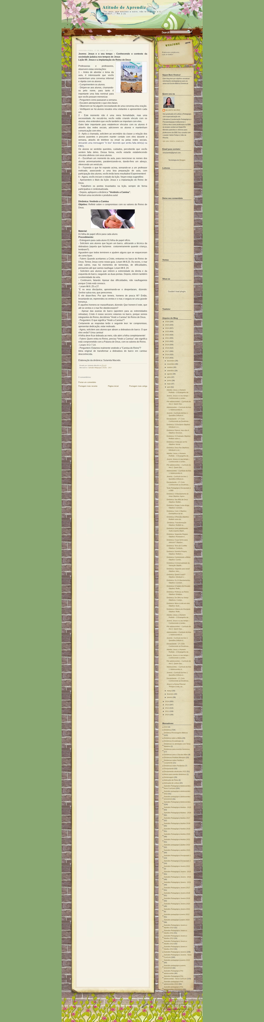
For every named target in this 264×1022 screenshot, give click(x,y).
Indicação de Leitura (171, 783)
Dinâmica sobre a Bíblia (173, 738)
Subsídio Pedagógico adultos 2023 (177, 850)
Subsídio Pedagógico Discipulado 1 (177, 856)
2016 (167, 355)
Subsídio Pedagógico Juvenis (175, 952)
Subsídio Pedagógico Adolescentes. (177, 802)
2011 (167, 711)
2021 (167, 338)
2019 (167, 345)
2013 (167, 705)
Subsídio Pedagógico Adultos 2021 (177, 839)
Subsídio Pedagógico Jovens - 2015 (100, 367)
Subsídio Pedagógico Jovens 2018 (177, 893)
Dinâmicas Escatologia (172, 741)
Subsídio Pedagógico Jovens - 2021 (177, 882)
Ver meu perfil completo (173, 141)
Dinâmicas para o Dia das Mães (176, 755)
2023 (167, 331)
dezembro (171, 361)
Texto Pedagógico (170, 992)
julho (169, 377)
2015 (167, 358)
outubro (170, 367)
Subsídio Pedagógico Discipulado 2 (177, 861)
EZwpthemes (185, 1009)
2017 (167, 351)
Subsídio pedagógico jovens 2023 (176, 920)
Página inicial (113, 386)
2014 (167, 701)
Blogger (182, 160)
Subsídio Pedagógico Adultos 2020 (177, 834)
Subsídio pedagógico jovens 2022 (176, 914)
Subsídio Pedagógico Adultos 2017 (177, 818)
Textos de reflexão (171, 995)
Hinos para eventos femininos (175, 774)
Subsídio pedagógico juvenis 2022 (177, 960)
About (118, 35)
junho (169, 380)
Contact (127, 35)
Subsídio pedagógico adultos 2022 (177, 845)
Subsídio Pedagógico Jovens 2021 (177, 866)
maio (169, 384)
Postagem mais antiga (138, 386)
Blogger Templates (169, 1006)
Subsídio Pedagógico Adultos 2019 (177, 829)
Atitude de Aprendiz (124, 7)
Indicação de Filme (171, 780)
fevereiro (170, 694)
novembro (171, 364)
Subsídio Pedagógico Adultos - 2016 (177, 813)
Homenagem (169, 777)
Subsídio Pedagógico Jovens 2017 (177, 888)
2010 (167, 715)
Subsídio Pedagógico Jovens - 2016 (177, 877)
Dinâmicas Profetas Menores (174, 757)
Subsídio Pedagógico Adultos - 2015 (177, 807)
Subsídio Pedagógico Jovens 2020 (177, 904)
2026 (167, 322)
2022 (167, 335)
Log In (137, 35)
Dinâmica (167, 730)
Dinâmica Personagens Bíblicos (176, 733)
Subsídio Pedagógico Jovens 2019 (177, 898)
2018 (167, 348)
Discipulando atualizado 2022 (175, 771)
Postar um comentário (87, 382)
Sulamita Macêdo (172, 110)
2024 (167, 328)
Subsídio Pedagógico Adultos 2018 (177, 823)
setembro (170, 371)
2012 (167, 708)
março (169, 691)
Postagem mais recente (87, 386)
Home (99, 35)
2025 (167, 325)
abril (168, 387)
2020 (167, 341)
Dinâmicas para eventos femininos (177, 749)
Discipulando (169, 769)
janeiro (169, 697)
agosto (169, 374)
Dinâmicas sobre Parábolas (174, 766)
